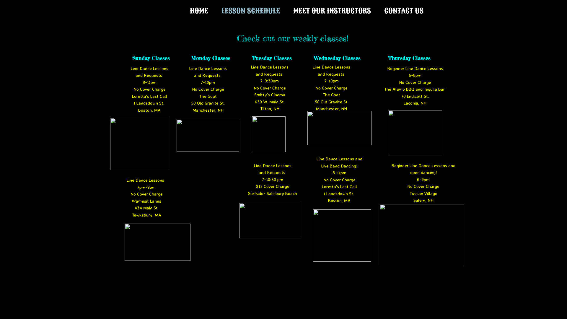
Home (199, 11)
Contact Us (403, 11)
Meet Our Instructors (332, 11)
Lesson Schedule (250, 11)
